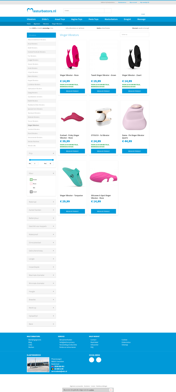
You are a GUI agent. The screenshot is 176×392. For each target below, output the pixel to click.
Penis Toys (93, 19)
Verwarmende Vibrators (35, 137)
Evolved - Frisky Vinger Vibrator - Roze (69, 136)
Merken (31, 347)
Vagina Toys (76, 19)
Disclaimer (87, 386)
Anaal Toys (60, 19)
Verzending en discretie (68, 345)
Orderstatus (126, 342)
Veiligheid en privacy (67, 342)
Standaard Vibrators (34, 113)
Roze (34, 184)
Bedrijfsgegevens (34, 340)
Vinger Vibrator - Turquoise (71, 195)
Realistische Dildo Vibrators (36, 105)
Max (45, 163)
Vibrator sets (32, 146)
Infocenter (94, 345)
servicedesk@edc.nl (59, 371)
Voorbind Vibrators (34, 129)
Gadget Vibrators (33, 60)
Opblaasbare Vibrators (35, 89)
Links (30, 345)
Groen (35, 180)
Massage (141, 19)
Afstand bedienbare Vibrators (37, 40)
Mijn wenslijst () (144, 2)
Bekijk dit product (72, 91)
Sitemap (125, 345)
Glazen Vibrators (33, 64)
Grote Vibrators (32, 68)
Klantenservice (122, 2)
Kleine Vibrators (32, 76)
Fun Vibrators (32, 56)
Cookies (124, 340)
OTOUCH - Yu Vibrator (100, 135)
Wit (34, 188)
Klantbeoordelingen (101, 386)
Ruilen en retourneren (67, 347)
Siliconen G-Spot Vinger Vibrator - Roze (101, 196)
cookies (91, 390)
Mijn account (133, 2)
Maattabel (94, 342)
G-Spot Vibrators (33, 72)
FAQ (92, 347)
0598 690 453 (59, 366)
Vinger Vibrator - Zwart (131, 75)
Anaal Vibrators (32, 44)
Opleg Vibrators (32, 93)
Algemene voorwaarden (76, 386)
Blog (30, 342)
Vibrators (31, 19)
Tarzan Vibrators (33, 121)
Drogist (127, 19)
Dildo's (45, 19)
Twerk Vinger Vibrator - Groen (103, 75)
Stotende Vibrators (33, 117)
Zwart (35, 192)
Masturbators (111, 19)
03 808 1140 (58, 369)
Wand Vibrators (32, 133)
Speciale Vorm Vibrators (35, 109)
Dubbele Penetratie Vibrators (36, 52)
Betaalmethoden (65, 340)
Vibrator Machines (33, 141)
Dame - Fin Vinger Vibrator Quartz (133, 136)
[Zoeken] (108, 10)
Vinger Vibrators (33, 125)
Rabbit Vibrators (33, 101)
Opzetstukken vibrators (35, 97)
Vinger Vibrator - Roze (69, 75)
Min (30, 163)
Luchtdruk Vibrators (34, 84)
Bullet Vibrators (32, 48)
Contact (93, 340)
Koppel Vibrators (33, 80)
